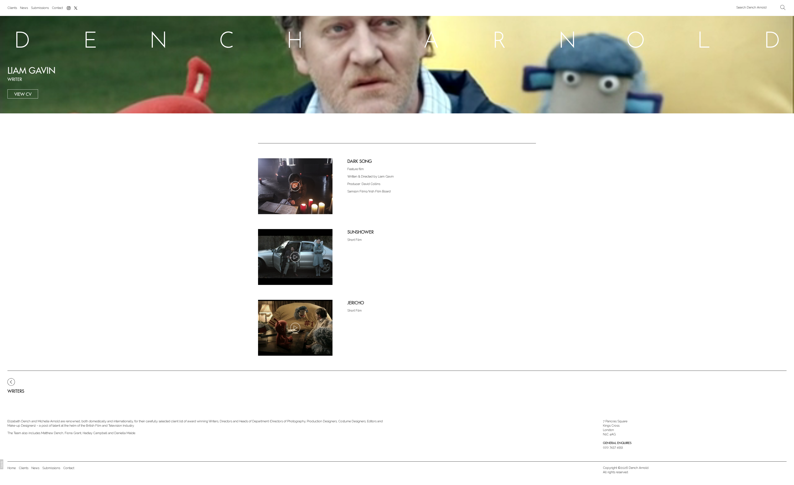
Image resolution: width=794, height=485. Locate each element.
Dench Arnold (638, 468)
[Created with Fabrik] (1, 464)
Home (11, 468)
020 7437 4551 (613, 447)
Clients (12, 8)
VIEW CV (22, 94)
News (24, 8)
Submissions (40, 8)
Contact (57, 8)
